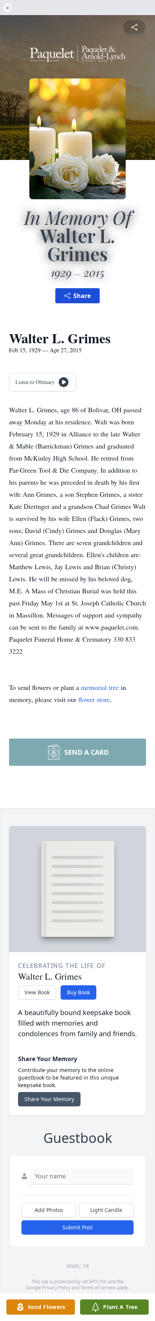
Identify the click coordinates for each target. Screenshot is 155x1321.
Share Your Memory (49, 1099)
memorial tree (100, 687)
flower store (94, 699)
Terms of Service (98, 1287)
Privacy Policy (56, 1287)
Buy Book (78, 992)
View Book (37, 992)
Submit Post (77, 1227)
